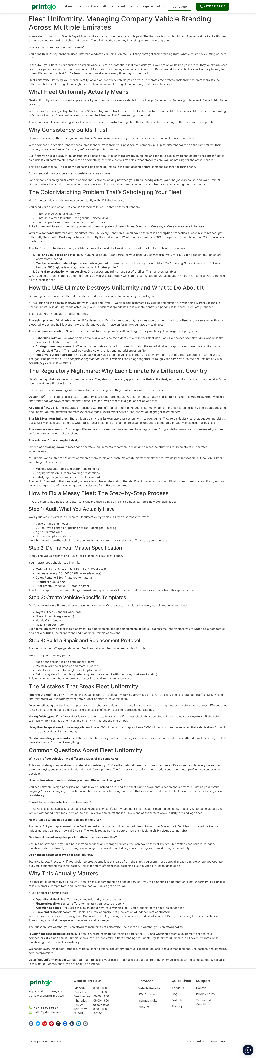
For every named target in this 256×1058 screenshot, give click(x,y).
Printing (123, 7)
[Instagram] (58, 1023)
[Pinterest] (51, 1023)
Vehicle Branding (97, 7)
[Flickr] (65, 1023)
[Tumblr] (71, 1023)
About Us (70, 7)
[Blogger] (85, 1023)
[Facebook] (31, 1023)
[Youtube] (44, 1023)
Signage (143, 7)
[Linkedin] (78, 1023)
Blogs (161, 7)
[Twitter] (38, 1023)
